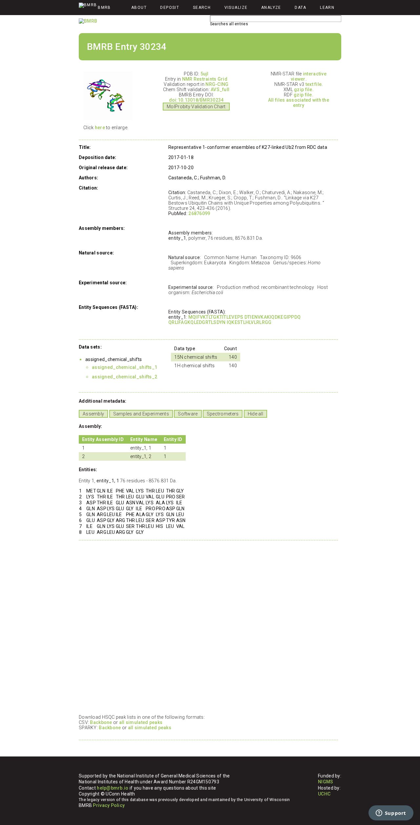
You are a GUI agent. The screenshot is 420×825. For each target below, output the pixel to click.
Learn (327, 7)
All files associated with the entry (298, 102)
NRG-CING (216, 84)
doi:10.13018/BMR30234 (196, 100)
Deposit (169, 7)
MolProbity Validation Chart (196, 106)
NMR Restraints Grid (204, 79)
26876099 (199, 213)
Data (300, 7)
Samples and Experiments (141, 413)
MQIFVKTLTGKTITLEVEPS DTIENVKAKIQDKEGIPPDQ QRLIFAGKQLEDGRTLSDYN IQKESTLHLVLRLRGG (234, 319)
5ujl (204, 73)
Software (188, 413)
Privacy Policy (109, 805)
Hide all (255, 413)
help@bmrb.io (112, 788)
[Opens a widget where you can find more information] (390, 813)
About (139, 7)
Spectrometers (223, 413)
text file (313, 84)
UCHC (324, 793)
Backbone (101, 722)
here (100, 127)
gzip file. (304, 89)
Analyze (271, 7)
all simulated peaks (140, 722)
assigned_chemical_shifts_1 (124, 367)
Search (202, 7)
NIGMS (325, 781)
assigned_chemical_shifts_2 (124, 376)
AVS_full (220, 89)
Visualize (236, 7)
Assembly (93, 413)
